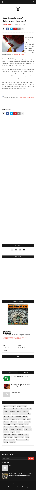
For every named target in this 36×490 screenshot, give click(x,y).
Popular (10, 372)
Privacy (20, 484)
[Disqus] (18, 176)
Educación (17, 426)
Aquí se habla (6, 347)
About (14, 484)
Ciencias (6, 406)
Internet (6, 426)
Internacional (13, 421)
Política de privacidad (23, 347)
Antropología (7, 414)
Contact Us (27, 484)
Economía (11, 429)
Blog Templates (12, 487)
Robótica (10, 437)
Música (23, 419)
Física (24, 406)
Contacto (5, 350)
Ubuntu (6, 419)
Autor (19, 345)
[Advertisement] (18, 278)
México (26, 424)
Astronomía (12, 406)
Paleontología (18, 416)
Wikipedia (20, 434)
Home (8, 484)
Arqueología (27, 421)
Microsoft (6, 432)
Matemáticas (7, 424)
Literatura (12, 411)
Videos (5, 429)
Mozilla (6, 442)
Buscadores (12, 442)
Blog (29, 414)
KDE (30, 429)
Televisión (12, 439)
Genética (6, 411)
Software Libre (7, 408)
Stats (4, 360)
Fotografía (20, 424)
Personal (20, 97)
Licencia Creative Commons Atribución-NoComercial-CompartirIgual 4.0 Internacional (17, 337)
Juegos (26, 434)
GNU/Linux (15, 414)
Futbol (26, 439)
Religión (12, 432)
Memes (27, 437)
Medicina (19, 411)
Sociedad (8, 109)
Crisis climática (19, 439)
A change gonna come (15, 419)
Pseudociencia (19, 429)
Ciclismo (16, 437)
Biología (19, 406)
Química (20, 421)
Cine (12, 416)
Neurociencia (23, 414)
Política (11, 426)
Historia (25, 416)
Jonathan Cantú (8, 24)
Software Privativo (26, 426)
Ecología (29, 408)
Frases (28, 419)
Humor (21, 437)
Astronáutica (16, 408)
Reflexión (25, 97)
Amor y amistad (30, 97)
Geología (6, 421)
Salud (17, 432)
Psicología (25, 411)
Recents (26, 372)
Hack (25, 429)
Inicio (4, 345)
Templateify (25, 487)
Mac (5, 437)
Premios (6, 439)
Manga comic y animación (10, 434)
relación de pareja (19, 55)
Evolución (6, 416)
